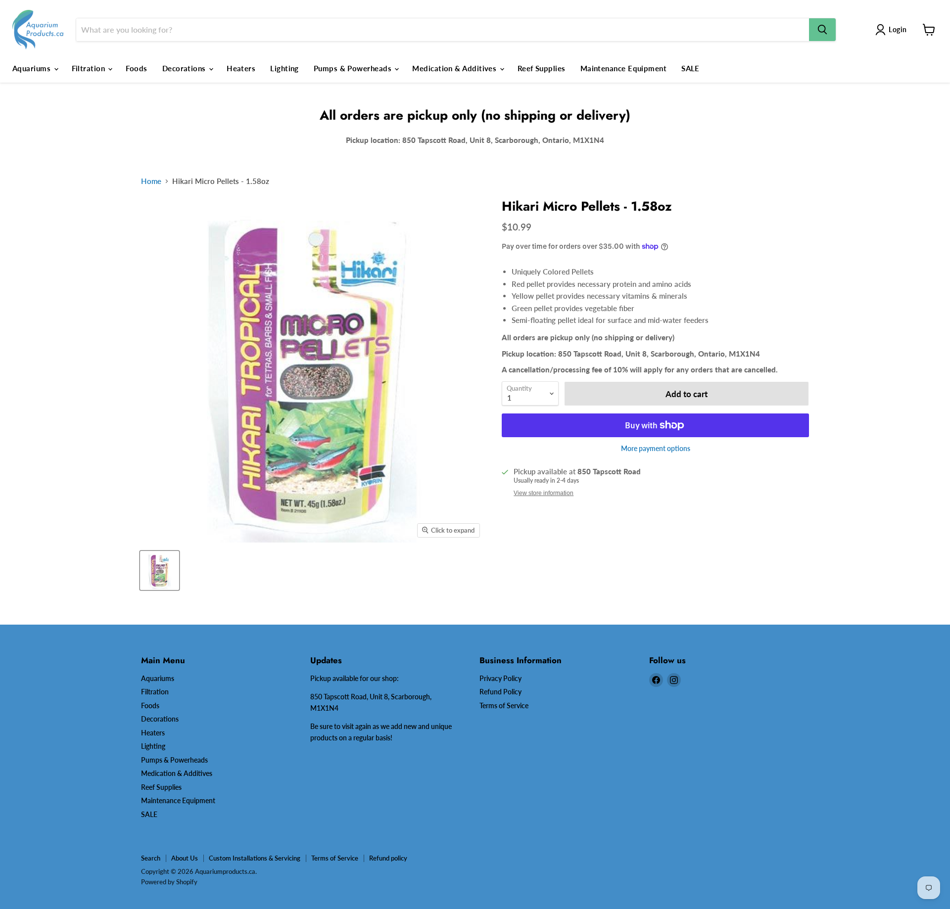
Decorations (185, 68)
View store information (543, 493)
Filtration (89, 68)
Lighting (284, 68)
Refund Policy (500, 691)
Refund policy (388, 858)
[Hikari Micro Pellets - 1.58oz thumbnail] (159, 570)
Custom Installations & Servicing (254, 858)
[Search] (822, 29)
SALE (690, 68)
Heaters (241, 68)
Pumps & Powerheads (354, 68)
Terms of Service (503, 705)
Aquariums (32, 68)
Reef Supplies (542, 68)
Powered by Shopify (169, 882)
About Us (184, 858)
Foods (136, 68)
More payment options (655, 449)
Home (151, 181)
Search (150, 858)
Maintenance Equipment (623, 68)
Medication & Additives (455, 68)
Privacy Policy (500, 678)
